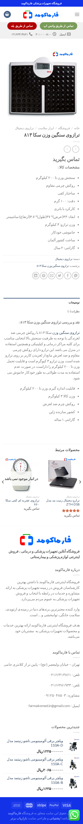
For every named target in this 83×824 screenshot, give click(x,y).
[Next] (3, 490)
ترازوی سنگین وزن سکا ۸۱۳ (53, 265)
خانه (77, 128)
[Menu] (77, 14)
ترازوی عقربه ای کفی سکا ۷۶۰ (22, 502)
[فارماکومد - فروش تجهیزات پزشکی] (42, 14)
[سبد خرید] (7, 14)
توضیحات (74, 302)
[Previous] (80, 490)
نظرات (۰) (74, 311)
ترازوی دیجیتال (24, 128)
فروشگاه (64, 128)
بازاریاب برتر (19, 818)
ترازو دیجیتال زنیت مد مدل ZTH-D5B (63, 502)
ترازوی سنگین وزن (66, 332)
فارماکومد (14, 813)
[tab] (41, 302)
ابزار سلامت (46, 128)
